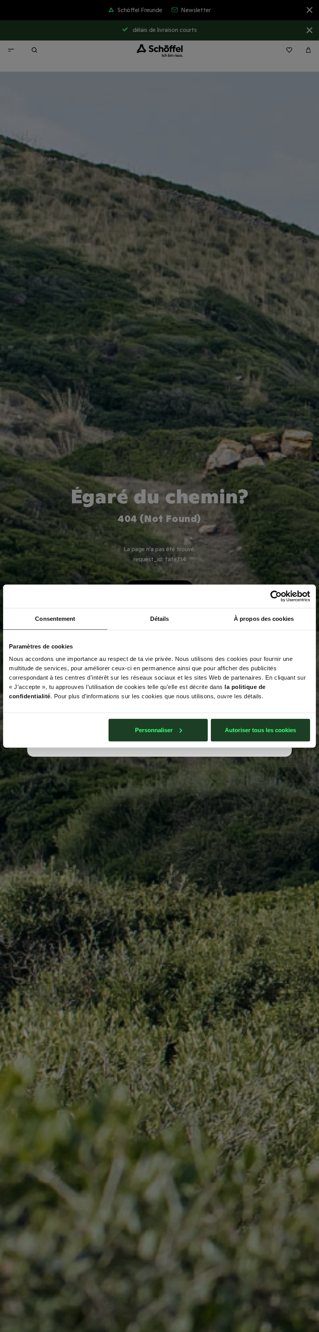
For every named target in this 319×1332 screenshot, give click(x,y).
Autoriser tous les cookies (260, 729)
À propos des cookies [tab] (264, 618)
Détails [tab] (159, 618)
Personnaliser (154, 729)
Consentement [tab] (55, 618)
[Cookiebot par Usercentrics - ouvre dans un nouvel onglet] (276, 596)
